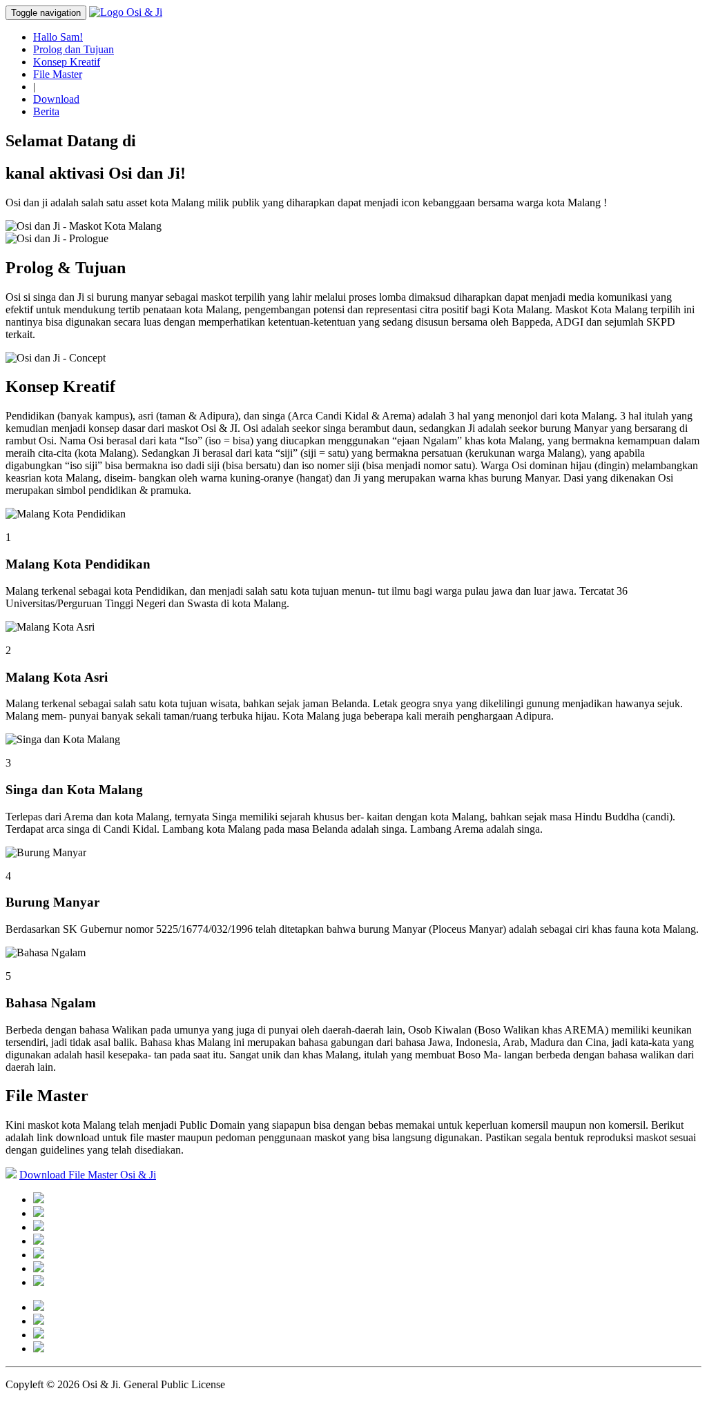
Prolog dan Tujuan (73, 49)
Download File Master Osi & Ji (87, 1175)
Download (56, 99)
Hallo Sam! (58, 37)
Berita (46, 111)
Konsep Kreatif (66, 62)
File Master (57, 74)
